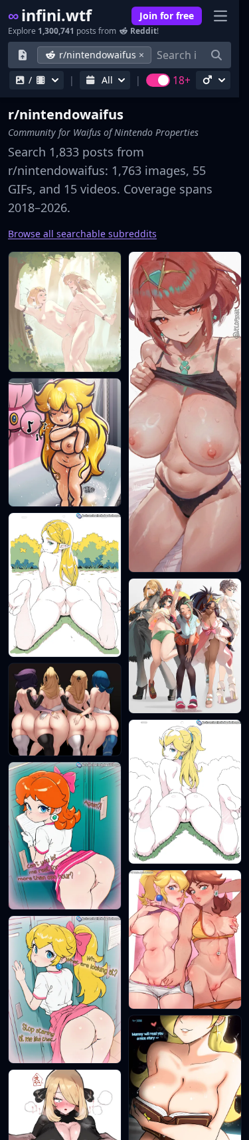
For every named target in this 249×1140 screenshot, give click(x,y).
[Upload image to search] (22, 55)
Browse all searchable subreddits (82, 233)
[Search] (216, 55)
